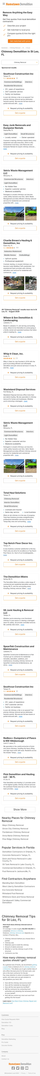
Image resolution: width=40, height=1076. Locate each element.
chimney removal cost (17, 933)
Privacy (23, 1073)
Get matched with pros (20, 41)
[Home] (19, 4)
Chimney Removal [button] (20, 62)
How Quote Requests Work (10, 1019)
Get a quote (20, 113)
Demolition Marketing (9, 1039)
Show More (20, 809)
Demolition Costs (7, 1025)
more (20, 103)
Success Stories (7, 1045)
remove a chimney (17, 931)
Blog (3, 1029)
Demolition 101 (6, 1022)
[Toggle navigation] (4, 4)
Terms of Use (32, 1073)
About (4, 1056)
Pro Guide (5, 1042)
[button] (13, 1068)
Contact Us (5, 1059)
